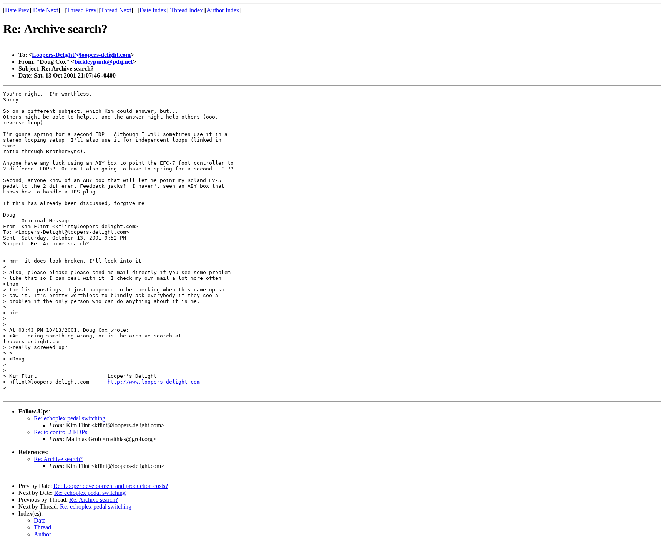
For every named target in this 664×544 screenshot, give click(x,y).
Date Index (152, 10)
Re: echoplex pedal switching (69, 418)
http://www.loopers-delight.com (154, 382)
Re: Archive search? (58, 459)
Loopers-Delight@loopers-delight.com (81, 54)
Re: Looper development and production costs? (110, 486)
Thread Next (115, 10)
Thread (42, 527)
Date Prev (17, 10)
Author (42, 534)
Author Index (223, 10)
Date (39, 520)
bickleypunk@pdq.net (104, 61)
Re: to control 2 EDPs (60, 432)
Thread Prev (81, 10)
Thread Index (186, 10)
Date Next (45, 10)
